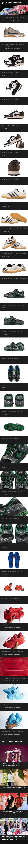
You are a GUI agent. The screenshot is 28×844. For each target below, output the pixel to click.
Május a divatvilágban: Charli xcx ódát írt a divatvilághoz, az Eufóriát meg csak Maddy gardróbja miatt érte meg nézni (12, 813)
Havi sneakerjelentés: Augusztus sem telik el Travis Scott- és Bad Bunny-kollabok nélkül (14, 2)
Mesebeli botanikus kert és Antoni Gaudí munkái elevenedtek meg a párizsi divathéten (13, 788)
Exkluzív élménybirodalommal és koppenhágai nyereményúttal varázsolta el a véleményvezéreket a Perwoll (13, 838)
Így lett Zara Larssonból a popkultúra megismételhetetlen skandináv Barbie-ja (12, 764)
